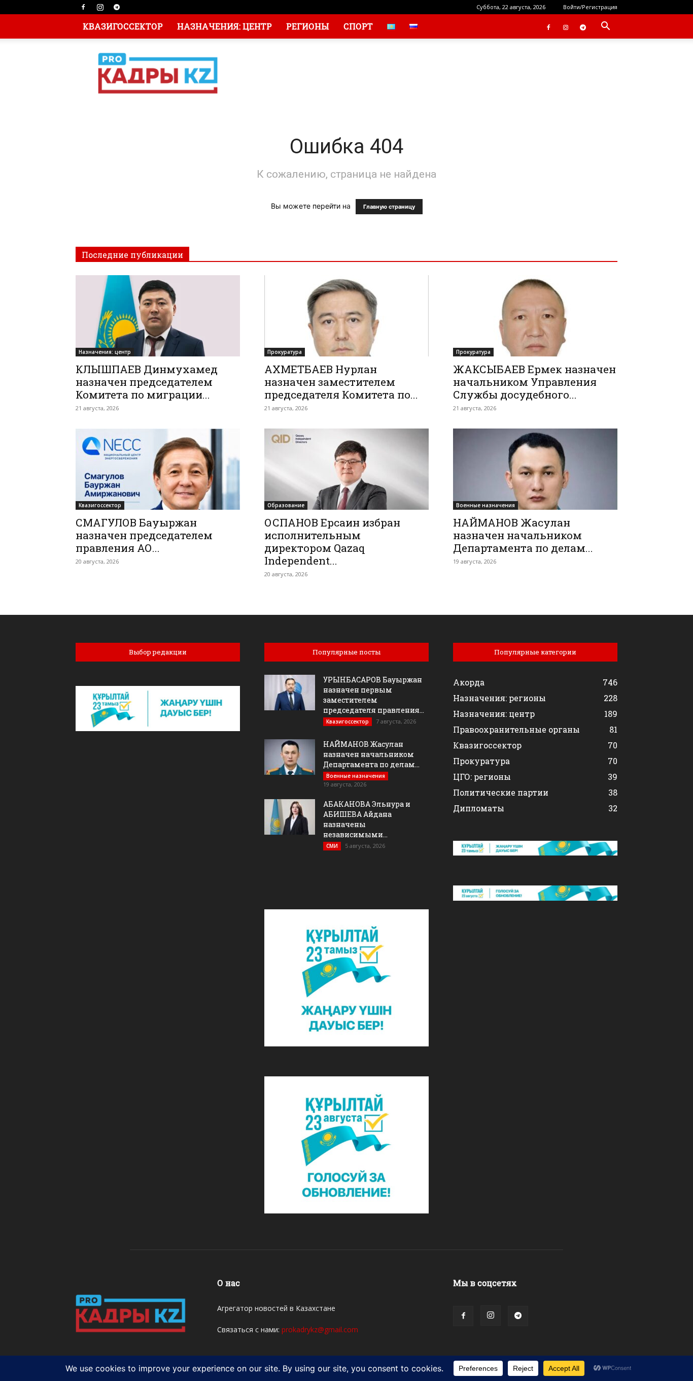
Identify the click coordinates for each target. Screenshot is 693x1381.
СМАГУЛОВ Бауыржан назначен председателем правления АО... (144, 535)
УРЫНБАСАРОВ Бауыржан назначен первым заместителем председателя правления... (373, 695)
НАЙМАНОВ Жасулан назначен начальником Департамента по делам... (523, 535)
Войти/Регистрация (590, 7)
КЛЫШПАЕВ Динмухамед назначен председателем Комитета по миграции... (147, 382)
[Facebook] (83, 7)
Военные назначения (485, 505)
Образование (285, 505)
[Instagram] (100, 7)
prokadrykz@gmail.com (320, 1329)
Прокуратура (284, 351)
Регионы (307, 26)
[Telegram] (116, 7)
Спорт (358, 26)
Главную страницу (389, 206)
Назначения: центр (224, 26)
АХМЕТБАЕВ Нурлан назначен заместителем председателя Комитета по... (341, 382)
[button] (605, 27)
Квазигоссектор (123, 26)
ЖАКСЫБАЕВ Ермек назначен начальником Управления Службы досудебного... (534, 382)
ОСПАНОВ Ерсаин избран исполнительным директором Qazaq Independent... (332, 541)
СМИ (332, 845)
